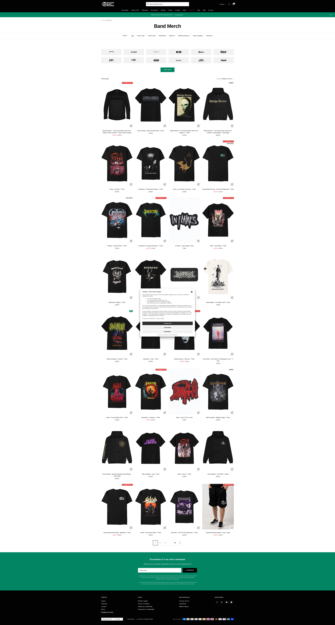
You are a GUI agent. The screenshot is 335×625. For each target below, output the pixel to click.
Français (221, 4)
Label (198, 10)
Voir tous (167, 69)
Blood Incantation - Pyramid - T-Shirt (117, 359)
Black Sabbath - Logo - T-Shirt (150, 474)
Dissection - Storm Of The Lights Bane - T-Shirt (184, 532)
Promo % (191, 10)
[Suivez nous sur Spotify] (231, 602)
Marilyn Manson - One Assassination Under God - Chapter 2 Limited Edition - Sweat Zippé (218, 131)
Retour (103, 609)
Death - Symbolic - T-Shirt (117, 189)
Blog (204, 10)
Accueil (103, 20)
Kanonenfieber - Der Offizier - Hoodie (218, 474)
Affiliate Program (184, 606)
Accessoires (154, 10)
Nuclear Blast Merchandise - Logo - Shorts (218, 532)
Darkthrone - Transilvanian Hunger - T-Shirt (150, 189)
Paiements (104, 603)
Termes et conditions (144, 603)
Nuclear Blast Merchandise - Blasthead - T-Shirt (117, 532)
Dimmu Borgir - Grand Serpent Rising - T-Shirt (151, 130)
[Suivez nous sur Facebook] (217, 602)
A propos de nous (184, 601)
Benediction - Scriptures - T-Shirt (150, 417)
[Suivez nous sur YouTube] (226, 602)
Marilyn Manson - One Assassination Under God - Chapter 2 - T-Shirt (184, 131)
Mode (184, 10)
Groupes (177, 10)
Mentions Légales (143, 601)
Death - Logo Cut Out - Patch (184, 417)
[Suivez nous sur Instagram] (221, 602)
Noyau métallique (198, 35)
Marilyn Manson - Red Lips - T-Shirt (184, 359)
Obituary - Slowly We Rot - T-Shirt (117, 246)
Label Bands (182, 603)
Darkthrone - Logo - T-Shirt (150, 359)
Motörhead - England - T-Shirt (117, 302)
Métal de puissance (183, 35)
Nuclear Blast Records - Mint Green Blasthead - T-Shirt (218, 189)
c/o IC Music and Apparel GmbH (145, 619)
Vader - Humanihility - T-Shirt (218, 246)
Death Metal (162, 35)
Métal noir (172, 35)
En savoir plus (179, 14)
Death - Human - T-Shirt (184, 474)
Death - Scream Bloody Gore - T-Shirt (117, 417)
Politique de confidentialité (145, 606)
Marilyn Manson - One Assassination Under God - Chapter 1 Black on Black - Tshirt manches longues (117, 131)
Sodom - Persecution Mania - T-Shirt (150, 532)
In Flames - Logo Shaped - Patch (184, 246)
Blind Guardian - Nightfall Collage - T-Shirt (218, 417)
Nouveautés (125, 10)
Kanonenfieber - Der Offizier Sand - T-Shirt (218, 302)
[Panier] (233, 4)
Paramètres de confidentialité (146, 609)
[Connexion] (229, 4)
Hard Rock (209, 35)
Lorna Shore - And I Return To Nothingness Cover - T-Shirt (218, 360)
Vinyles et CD (135, 10)
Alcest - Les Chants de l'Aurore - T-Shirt (184, 189)
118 (175, 542)
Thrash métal (151, 35)
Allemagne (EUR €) (107, 619)
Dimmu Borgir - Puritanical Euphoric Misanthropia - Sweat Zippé (117, 475)
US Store (210, 10)
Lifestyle (163, 10)
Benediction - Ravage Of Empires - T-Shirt (151, 246)
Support (103, 601)
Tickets (170, 10)
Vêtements (145, 10)
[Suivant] (179, 542)
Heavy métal (140, 35)
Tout (132, 35)
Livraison (103, 606)
